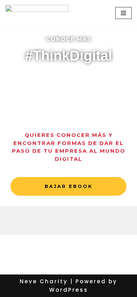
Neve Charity (44, 281)
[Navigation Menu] (123, 13)
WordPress (68, 289)
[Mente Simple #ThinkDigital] (36, 13)
